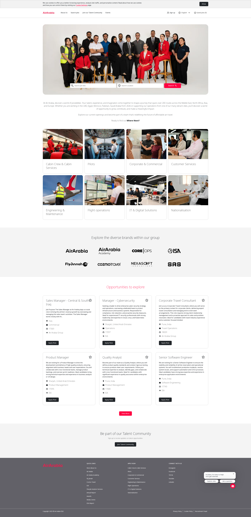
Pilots (129, 471)
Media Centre (91, 500)
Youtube (171, 478)
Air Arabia (90, 471)
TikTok (171, 475)
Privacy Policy (177, 511)
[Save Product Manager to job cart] (90, 357)
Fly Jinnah (90, 478)
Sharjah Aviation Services (95, 489)
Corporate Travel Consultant (177, 300)
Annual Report (91, 493)
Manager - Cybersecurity (118, 300)
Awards (89, 496)
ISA (88, 486)
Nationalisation (133, 493)
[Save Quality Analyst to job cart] (147, 357)
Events (107, 13)
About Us (64, 13)
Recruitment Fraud (201, 511)
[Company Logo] (48, 13)
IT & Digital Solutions (134, 489)
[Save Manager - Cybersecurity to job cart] (147, 300)
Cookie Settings (81, 5)
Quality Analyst (112, 357)
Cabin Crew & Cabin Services (137, 468)
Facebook (172, 471)
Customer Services (134, 478)
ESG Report (90, 503)
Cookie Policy (188, 511)
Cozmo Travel (91, 482)
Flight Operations (133, 486)
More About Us (91, 468)
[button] (171, 12)
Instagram (172, 468)
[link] (63, 151)
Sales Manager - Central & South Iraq (67, 302)
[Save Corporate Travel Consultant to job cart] (203, 300)
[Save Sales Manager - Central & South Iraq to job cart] (90, 300)
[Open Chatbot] (232, 485)
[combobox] (93, 85)
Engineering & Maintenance (136, 482)
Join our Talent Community (92, 13)
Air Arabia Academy (93, 475)
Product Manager (57, 357)
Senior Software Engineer (175, 357)
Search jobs (75, 13)
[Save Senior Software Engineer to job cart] (203, 357)
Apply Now (52, 343)
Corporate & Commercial (136, 475)
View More (125, 413)
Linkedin (171, 482)
